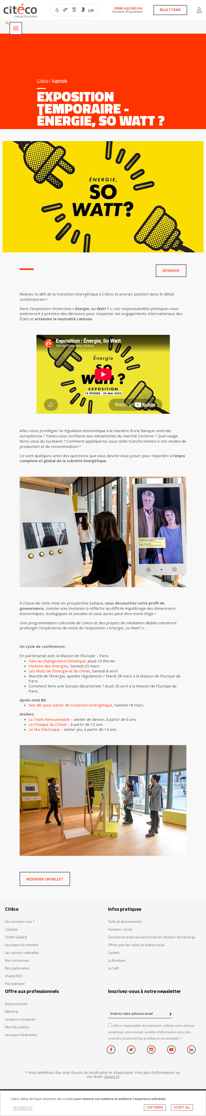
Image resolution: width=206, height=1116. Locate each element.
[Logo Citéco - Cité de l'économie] (21, 10)
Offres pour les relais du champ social (136, 945)
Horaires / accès (120, 929)
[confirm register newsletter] (170, 1014)
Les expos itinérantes (21, 1035)
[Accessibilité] (75, 10)
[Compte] (199, 10)
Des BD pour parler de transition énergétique (70, 704)
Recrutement (15, 983)
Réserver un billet (44, 878)
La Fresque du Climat (48, 724)
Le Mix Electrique (44, 729)
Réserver (171, 270)
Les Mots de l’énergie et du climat (59, 670)
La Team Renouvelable (49, 719)
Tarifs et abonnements (125, 921)
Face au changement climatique (57, 660)
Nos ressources (17, 960)
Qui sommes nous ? (20, 921)
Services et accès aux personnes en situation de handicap (151, 937)
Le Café (113, 968)
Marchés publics (17, 1027)
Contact (113, 952)
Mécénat (11, 1011)
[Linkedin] (191, 1049)
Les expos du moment (21, 945)
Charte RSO (13, 976)
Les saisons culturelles (22, 952)
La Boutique (117, 960)
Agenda (59, 80)
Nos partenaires (17, 968)
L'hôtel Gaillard (16, 937)
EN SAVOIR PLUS (22, 1107)
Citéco (42, 80)
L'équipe (11, 929)
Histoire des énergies (48, 665)
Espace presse (16, 1003)
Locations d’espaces (20, 1019)
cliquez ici (111, 1076)
